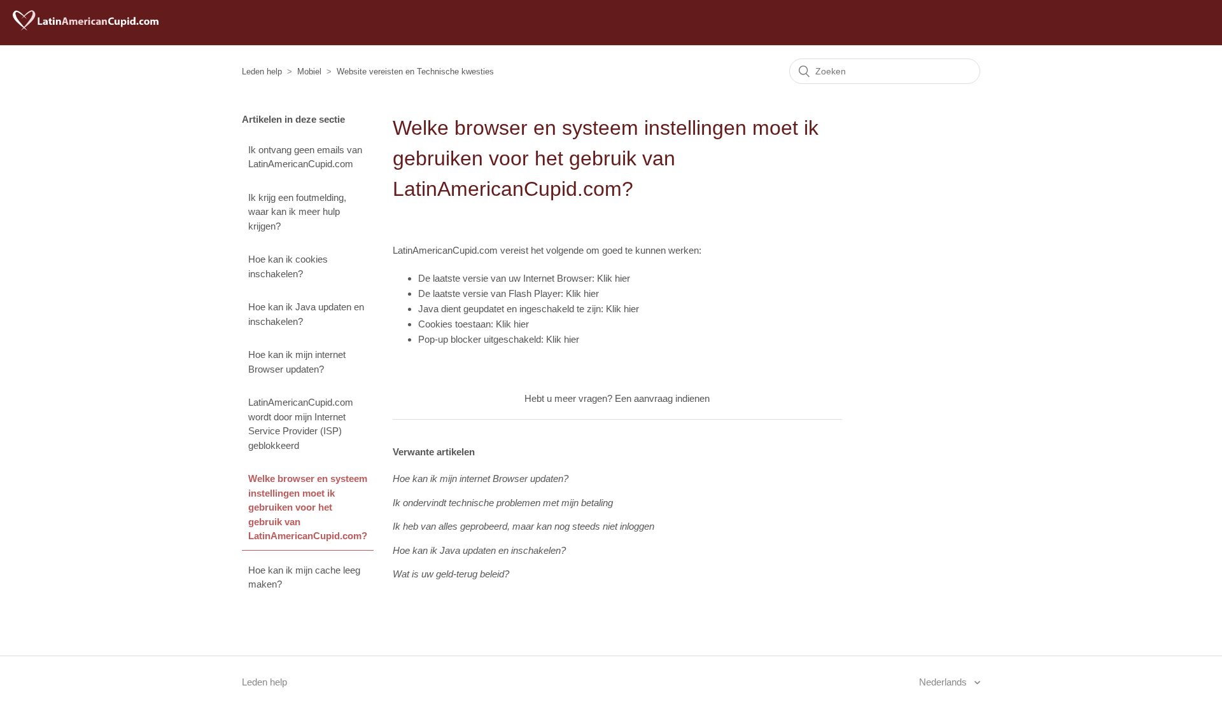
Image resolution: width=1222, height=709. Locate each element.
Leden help (262, 71)
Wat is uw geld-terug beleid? (451, 573)
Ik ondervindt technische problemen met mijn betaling (503, 502)
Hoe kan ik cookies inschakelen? (288, 266)
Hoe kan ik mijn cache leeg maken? (304, 577)
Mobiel (309, 71)
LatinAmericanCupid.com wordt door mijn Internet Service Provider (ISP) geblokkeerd (300, 424)
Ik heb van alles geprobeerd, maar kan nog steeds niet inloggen (523, 526)
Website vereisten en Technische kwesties (415, 71)
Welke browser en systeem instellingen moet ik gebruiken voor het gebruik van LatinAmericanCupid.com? (307, 507)
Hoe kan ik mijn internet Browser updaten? (297, 362)
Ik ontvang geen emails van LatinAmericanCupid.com (305, 157)
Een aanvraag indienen (662, 398)
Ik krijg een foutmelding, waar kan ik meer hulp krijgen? (297, 211)
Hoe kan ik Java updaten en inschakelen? (306, 314)
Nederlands (944, 682)
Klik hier (613, 278)
